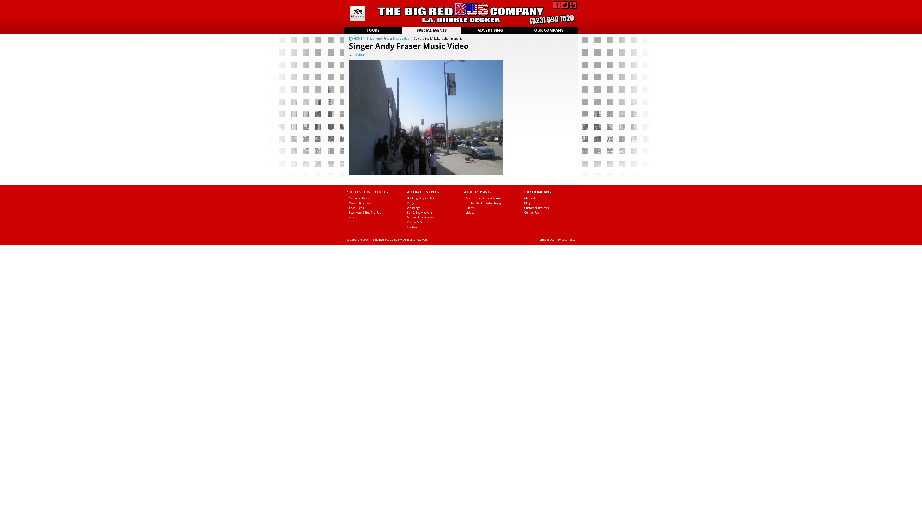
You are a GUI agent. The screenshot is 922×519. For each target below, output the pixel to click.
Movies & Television (420, 217)
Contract (413, 227)
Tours (373, 30)
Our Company (549, 30)
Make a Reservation (362, 203)
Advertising (490, 30)
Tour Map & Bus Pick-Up (365, 212)
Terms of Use (546, 239)
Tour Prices (356, 208)
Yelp (573, 5)
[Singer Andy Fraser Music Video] (426, 174)
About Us (530, 198)
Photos (353, 217)
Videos (470, 212)
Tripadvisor (357, 13)
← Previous (357, 54)
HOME (358, 39)
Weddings (413, 208)
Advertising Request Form (483, 198)
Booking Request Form (422, 198)
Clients (470, 208)
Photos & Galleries (419, 222)
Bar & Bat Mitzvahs (420, 212)
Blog (527, 203)
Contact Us (531, 212)
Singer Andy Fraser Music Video (388, 39)
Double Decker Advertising (483, 203)
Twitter (565, 5)
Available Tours (359, 198)
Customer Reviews (536, 208)
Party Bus (413, 203)
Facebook (556, 5)
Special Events (432, 30)
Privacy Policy (566, 239)
